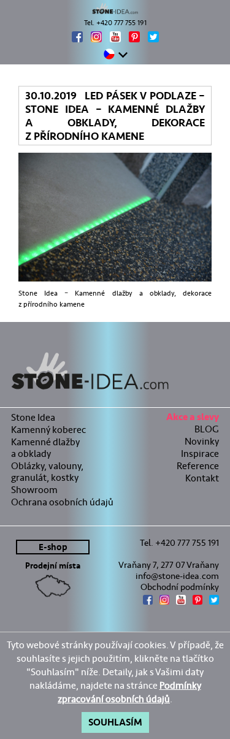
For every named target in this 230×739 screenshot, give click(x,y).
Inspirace (200, 453)
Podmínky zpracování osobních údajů (129, 692)
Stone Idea (33, 417)
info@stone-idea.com (177, 576)
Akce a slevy (192, 418)
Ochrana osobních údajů (62, 502)
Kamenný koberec (48, 429)
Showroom (34, 490)
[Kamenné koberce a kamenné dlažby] (115, 8)
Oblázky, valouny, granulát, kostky (47, 471)
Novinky (202, 441)
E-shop (53, 547)
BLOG (206, 429)
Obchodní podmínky (179, 587)
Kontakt (202, 478)
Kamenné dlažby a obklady (45, 447)
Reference (198, 466)
